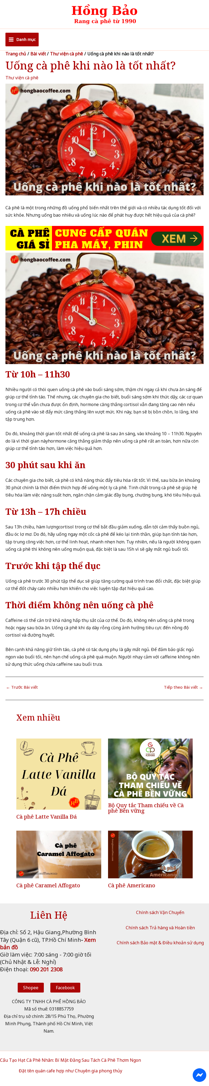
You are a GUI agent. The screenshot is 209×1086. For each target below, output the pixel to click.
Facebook (65, 988)
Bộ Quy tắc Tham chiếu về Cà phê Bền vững (146, 807)
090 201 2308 (46, 969)
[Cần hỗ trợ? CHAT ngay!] (199, 1075)
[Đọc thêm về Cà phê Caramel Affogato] (58, 854)
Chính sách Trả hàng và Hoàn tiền (160, 928)
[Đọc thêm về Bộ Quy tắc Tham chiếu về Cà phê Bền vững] (150, 768)
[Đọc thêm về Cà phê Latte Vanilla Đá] (58, 773)
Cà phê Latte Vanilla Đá (46, 816)
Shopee (30, 988)
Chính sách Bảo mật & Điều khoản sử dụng (160, 943)
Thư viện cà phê (21, 78)
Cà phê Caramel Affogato (48, 885)
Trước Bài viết (22, 687)
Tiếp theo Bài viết (183, 687)
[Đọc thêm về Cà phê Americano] (150, 854)
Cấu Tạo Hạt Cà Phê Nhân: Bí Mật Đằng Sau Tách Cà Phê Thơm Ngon (70, 1060)
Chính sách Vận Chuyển (160, 912)
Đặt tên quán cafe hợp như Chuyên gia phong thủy (70, 1071)
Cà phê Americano (131, 885)
